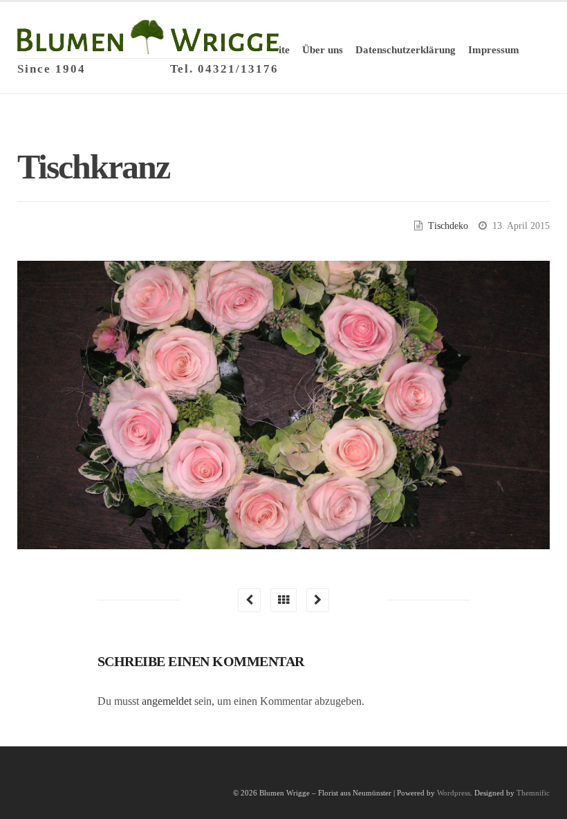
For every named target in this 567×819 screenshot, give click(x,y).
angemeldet (167, 701)
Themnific (533, 793)
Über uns (322, 49)
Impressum (493, 49)
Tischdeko (448, 226)
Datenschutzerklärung (405, 49)
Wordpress (453, 793)
